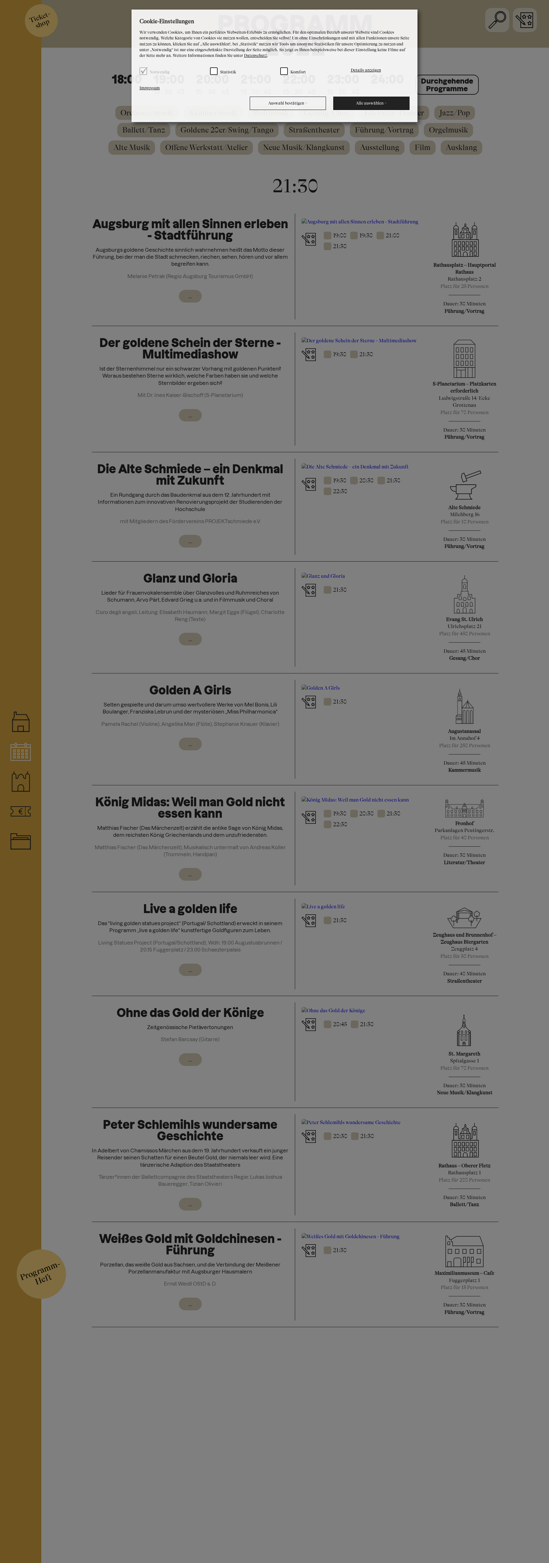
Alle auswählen (371, 103)
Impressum (149, 87)
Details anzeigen (366, 70)
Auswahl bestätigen (288, 103)
